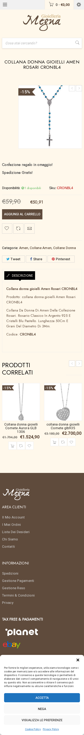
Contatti (8, 546)
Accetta (42, 698)
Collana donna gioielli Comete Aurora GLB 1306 (21, 428)
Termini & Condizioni (18, 595)
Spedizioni (10, 573)
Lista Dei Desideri (16, 532)
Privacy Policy (51, 729)
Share (37, 259)
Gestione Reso (13, 588)
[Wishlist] (7, 228)
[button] (78, 660)
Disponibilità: (11, 188)
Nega (42, 709)
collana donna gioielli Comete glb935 (63, 426)
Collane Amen (41, 248)
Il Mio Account (13, 517)
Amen (23, 248)
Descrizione (22, 276)
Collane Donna (64, 248)
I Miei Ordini (11, 525)
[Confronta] (21, 446)
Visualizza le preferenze (42, 720)
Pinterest (63, 259)
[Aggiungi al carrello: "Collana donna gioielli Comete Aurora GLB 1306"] (12, 446)
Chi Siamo (10, 539)
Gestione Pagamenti (18, 581)
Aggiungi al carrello (22, 214)
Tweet (15, 259)
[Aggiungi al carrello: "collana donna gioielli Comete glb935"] (54, 442)
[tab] (19, 275)
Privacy (7, 603)
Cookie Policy (33, 729)
